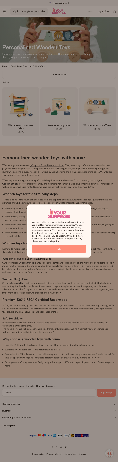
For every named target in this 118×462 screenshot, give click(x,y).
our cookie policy (51, 241)
